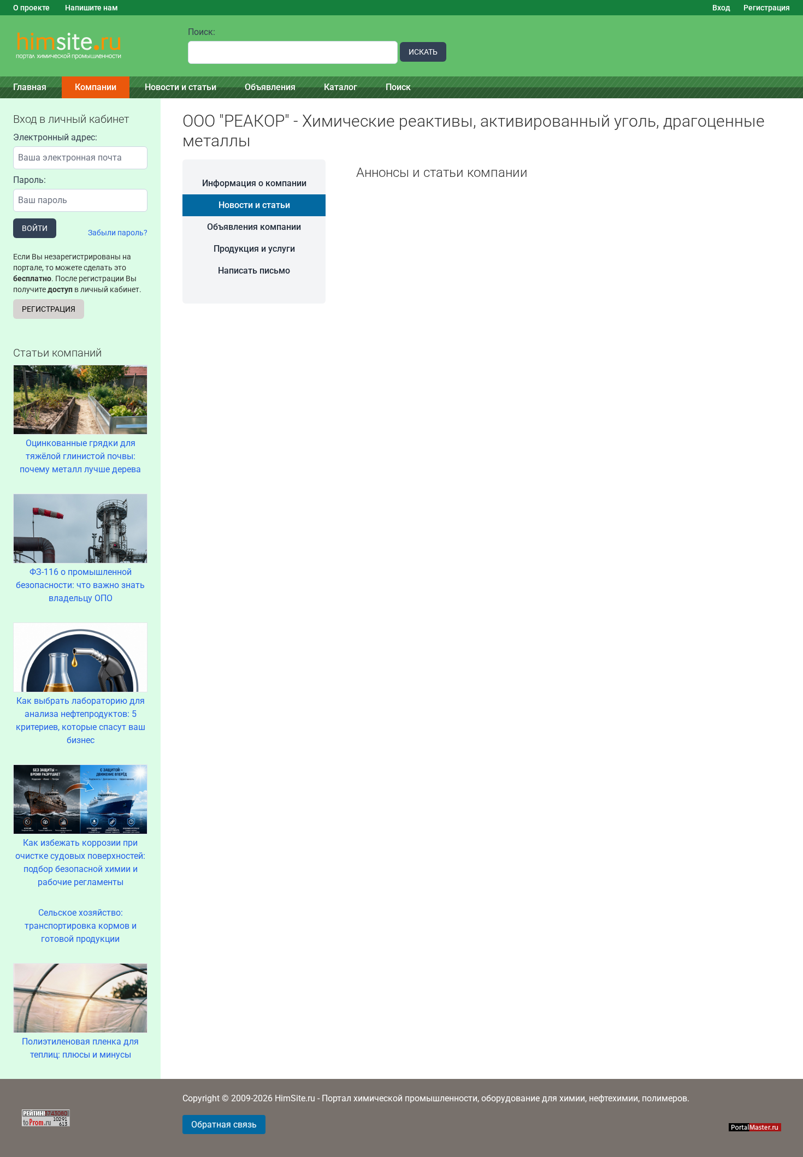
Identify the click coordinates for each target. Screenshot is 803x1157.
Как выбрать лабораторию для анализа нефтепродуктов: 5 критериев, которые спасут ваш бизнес (80, 720)
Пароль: (29, 180)
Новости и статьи (180, 87)
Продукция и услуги (254, 249)
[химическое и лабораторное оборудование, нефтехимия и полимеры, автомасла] (87, 46)
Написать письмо (254, 270)
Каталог (340, 87)
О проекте (31, 7)
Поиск (398, 87)
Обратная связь (224, 1124)
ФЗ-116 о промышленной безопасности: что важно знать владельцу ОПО (80, 585)
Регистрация (766, 7)
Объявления (270, 87)
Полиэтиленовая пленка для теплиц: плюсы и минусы (80, 1048)
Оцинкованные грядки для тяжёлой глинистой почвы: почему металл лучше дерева (80, 456)
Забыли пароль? (117, 232)
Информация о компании (254, 183)
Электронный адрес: (55, 137)
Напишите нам (91, 7)
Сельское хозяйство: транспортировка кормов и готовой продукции (81, 925)
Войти (35, 228)
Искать (423, 52)
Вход (721, 7)
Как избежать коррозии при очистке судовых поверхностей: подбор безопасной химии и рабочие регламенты (80, 862)
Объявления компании (254, 227)
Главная (29, 87)
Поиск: (201, 32)
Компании (95, 87)
